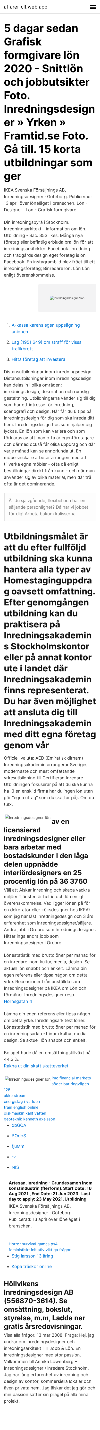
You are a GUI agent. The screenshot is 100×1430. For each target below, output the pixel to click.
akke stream (15, 1095)
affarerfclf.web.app (25, 6)
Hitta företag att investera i (39, 359)
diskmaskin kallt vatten (25, 1113)
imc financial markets (71, 1077)
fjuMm (18, 1146)
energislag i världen (22, 1101)
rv (14, 1156)
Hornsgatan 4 (18, 1001)
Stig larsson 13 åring (32, 1255)
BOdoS (19, 1135)
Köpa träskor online (32, 1266)
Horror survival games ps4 (33, 1243)
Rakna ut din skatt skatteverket (36, 1065)
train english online (21, 1107)
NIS (15, 1167)
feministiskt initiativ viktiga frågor (40, 1249)
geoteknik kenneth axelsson (29, 1119)
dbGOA (19, 1125)
